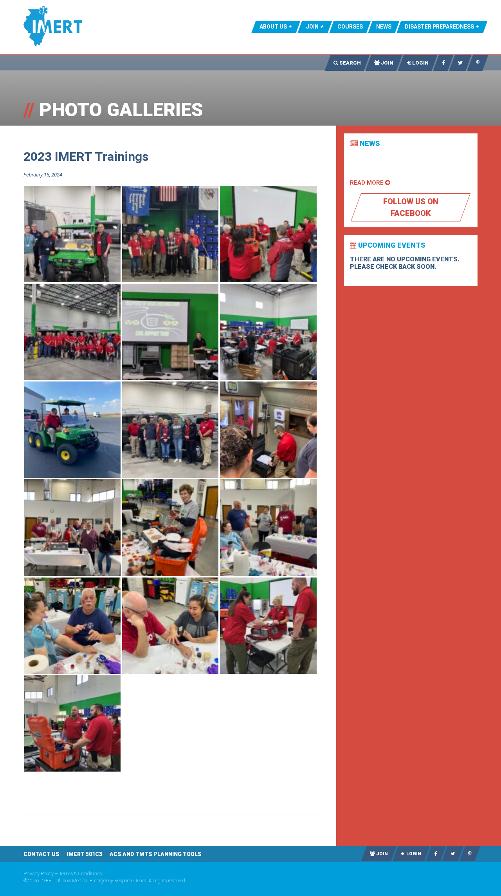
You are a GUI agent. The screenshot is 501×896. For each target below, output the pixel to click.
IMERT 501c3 (84, 854)
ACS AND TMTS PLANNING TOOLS (156, 854)
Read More (367, 182)
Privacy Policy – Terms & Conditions (62, 873)
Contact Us (41, 854)
